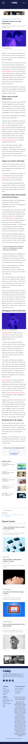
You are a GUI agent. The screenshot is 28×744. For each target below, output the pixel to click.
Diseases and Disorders (7, 19)
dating (22, 514)
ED (6, 185)
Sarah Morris (7, 531)
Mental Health (6, 557)
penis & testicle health (15, 514)
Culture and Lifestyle (7, 703)
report (6, 79)
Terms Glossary (6, 691)
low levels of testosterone (8, 139)
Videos (4, 705)
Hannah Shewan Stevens (8, 48)
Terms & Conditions (19, 689)
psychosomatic (5, 177)
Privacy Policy (18, 691)
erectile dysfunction (5, 514)
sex (2, 516)
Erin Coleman (7, 595)
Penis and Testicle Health (5, 463)
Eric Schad (6, 628)
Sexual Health (6, 698)
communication (8, 516)
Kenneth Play (10, 218)
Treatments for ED (6, 332)
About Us (5, 688)
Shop (4, 706)
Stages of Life (6, 701)
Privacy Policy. (22, 699)
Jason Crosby (7, 563)
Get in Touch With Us (19, 688)
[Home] (15, 3)
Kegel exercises (5, 380)
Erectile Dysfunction (17, 19)
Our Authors (5, 693)
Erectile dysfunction (6, 71)
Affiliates (4, 694)
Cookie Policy (18, 693)
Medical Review (6, 689)
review (7, 75)
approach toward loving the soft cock (15, 392)
